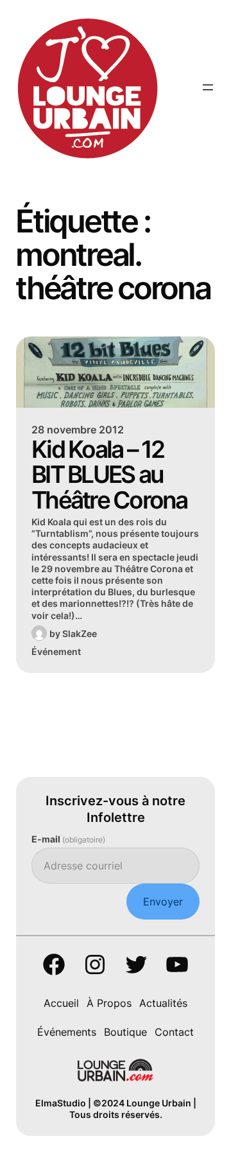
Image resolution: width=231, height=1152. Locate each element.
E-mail (68, 838)
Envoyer (163, 901)
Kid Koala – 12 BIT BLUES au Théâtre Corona (109, 474)
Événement (56, 651)
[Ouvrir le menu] (208, 87)
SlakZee (79, 633)
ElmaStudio (60, 1102)
